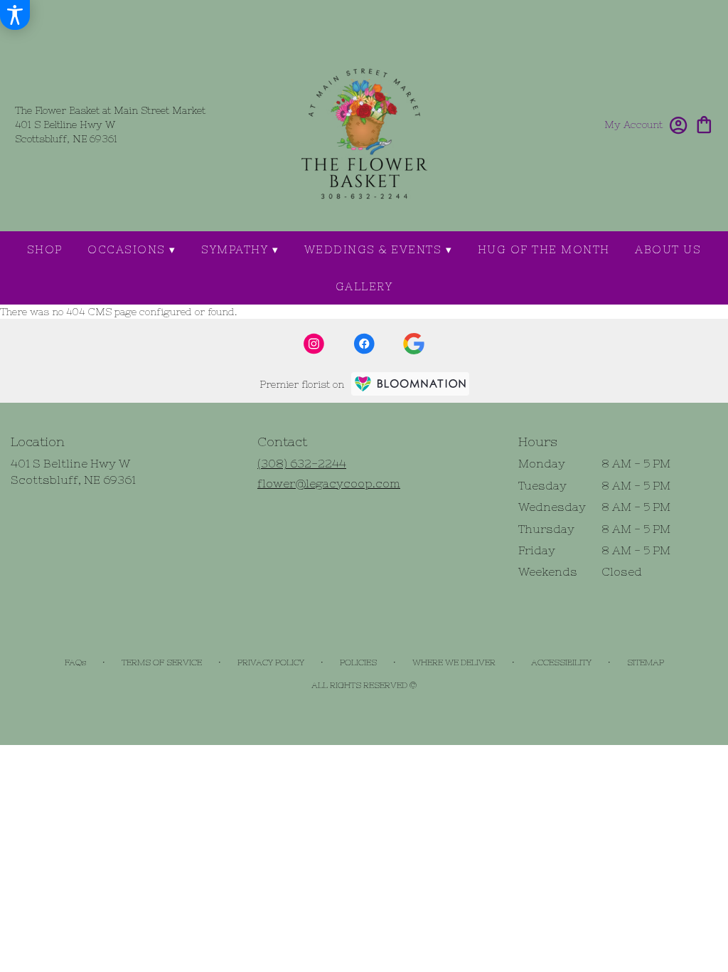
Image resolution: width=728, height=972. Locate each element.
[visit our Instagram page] (314, 343)
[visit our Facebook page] (364, 343)
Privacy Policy (270, 662)
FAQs (75, 662)
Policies (358, 662)
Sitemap (645, 662)
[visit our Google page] (414, 343)
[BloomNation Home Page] (410, 384)
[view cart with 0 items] (704, 123)
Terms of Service (162, 662)
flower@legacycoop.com (328, 483)
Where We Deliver (454, 662)
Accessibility (561, 662)
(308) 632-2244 (301, 463)
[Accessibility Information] (15, 15)
